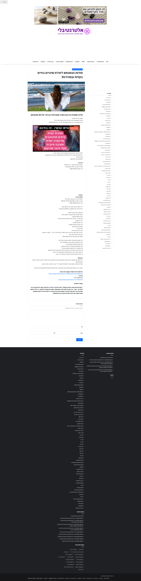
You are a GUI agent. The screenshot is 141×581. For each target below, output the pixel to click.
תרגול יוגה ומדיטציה (106, 248)
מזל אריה (108, 175)
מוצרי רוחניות (107, 173)
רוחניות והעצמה (90, 61)
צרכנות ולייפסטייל (106, 220)
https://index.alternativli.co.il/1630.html (70, 280)
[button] (4, 2)
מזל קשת (108, 193)
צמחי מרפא (108, 218)
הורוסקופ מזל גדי (70, 557)
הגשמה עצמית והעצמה (105, 125)
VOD (83, 61)
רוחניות (108, 236)
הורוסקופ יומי (107, 134)
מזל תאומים (108, 198)
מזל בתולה (108, 177)
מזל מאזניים (108, 186)
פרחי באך (108, 216)
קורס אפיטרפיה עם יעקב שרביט (106, 357)
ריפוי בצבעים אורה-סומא (105, 239)
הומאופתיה (108, 127)
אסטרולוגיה (108, 111)
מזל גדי (108, 179)
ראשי (107, 61)
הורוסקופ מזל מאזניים (70, 559)
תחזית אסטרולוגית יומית (68, 567)
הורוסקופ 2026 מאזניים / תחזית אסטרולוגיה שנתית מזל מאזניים (70, 536)
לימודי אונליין (107, 159)
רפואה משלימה (100, 61)
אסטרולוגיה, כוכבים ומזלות (105, 113)
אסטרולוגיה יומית (73, 549)
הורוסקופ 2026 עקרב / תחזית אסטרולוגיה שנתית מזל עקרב (71, 538)
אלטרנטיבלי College (106, 106)
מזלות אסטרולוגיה (106, 200)
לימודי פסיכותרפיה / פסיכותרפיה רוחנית (102, 166)
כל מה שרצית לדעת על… (105, 152)
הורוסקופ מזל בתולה (79, 557)
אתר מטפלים (35, 61)
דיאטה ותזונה (107, 120)
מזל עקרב (108, 191)
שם (82, 326)
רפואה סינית (107, 243)
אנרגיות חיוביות (107, 109)
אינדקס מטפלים (69, 61)
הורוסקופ (43, 61)
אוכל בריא (108, 97)
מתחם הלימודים (59, 61)
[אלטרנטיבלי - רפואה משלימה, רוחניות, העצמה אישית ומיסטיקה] (71, 31)
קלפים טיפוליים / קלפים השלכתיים (103, 232)
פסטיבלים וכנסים (106, 214)
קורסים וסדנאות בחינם (105, 230)
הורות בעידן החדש (106, 138)
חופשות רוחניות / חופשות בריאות (103, 145)
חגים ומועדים (107, 143)
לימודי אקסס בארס (106, 161)
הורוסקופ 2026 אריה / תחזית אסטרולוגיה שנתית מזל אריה (71, 532)
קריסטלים (108, 234)
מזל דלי (108, 182)
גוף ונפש (108, 118)
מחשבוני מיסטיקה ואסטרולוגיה (104, 202)
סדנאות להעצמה (107, 211)
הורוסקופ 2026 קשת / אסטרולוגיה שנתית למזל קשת (72, 541)
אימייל (81, 333)
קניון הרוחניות (50, 61)
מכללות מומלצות (107, 209)
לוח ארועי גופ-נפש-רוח (77, 69)
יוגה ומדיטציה (107, 150)
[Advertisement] (99, 389)
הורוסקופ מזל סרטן (79, 562)
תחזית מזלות (80, 569)
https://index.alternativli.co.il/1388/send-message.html (66, 274)
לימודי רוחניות (107, 168)
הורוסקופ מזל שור (70, 564)
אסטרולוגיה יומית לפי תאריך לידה (77, 552)
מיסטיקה (77, 61)
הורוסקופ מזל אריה (69, 554)
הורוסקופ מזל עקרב (70, 562)
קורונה (109, 225)
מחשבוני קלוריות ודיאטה (105, 204)
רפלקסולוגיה (107, 246)
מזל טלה (108, 184)
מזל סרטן (108, 189)
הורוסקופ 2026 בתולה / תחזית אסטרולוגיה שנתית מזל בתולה (71, 534)
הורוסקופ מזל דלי (61, 557)
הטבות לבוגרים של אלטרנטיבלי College (102, 141)
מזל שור (108, 195)
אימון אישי (108, 102)
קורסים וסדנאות (107, 227)
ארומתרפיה (108, 116)
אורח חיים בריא (107, 100)
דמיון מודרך (108, 122)
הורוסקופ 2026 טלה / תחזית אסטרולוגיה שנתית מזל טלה (101, 359)
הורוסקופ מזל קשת (79, 564)
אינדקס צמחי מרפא (106, 104)
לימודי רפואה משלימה (106, 170)
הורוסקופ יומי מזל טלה (79, 554)
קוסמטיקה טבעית (106, 223)
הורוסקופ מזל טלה (79, 559)
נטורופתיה (101, 578)
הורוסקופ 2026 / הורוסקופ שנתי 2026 (102, 132)
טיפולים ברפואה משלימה (105, 147)
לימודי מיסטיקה (107, 163)
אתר (54, 333)
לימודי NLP (108, 157)
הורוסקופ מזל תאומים (79, 567)
